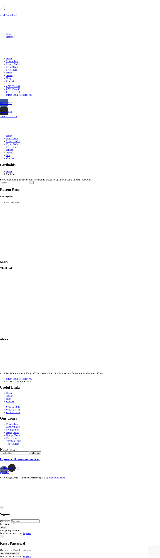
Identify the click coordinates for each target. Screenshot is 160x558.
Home (9, 171)
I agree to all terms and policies (20, 459)
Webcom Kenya (57, 477)
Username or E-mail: (10, 550)
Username (5, 521)
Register (10, 36)
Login (9, 34)
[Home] (6, 130)
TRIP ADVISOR (8, 14)
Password (5, 524)
